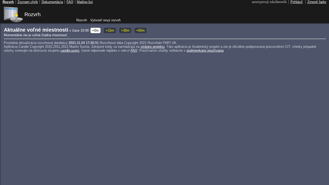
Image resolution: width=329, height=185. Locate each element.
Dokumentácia (52, 2)
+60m (140, 30)
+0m (95, 30)
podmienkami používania (205, 50)
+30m (125, 30)
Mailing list (85, 2)
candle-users (69, 50)
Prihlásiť (296, 2)
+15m (110, 30)
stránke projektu (152, 47)
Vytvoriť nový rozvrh (105, 20)
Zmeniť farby (316, 2)
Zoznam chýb (27, 2)
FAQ (134, 50)
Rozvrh (32, 14)
